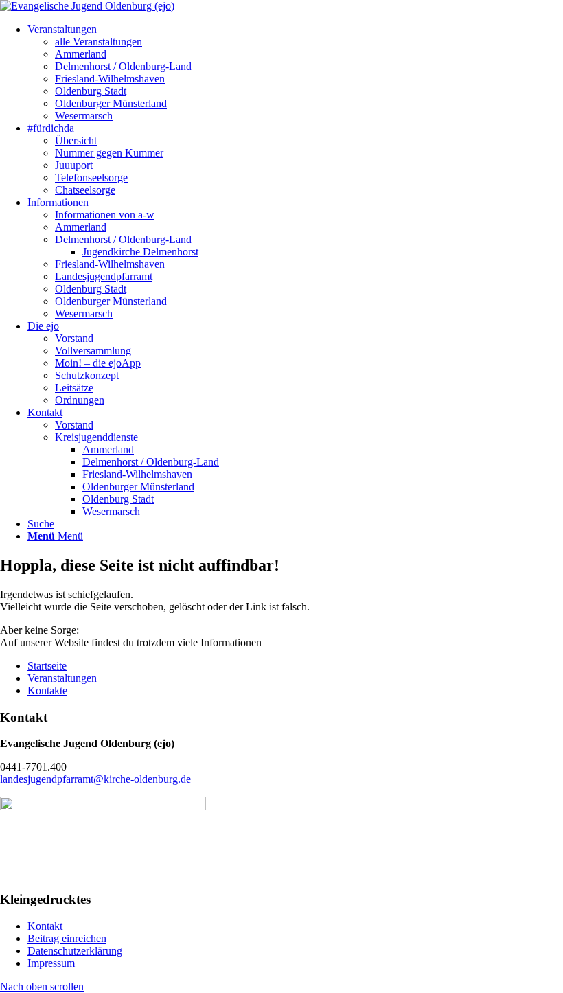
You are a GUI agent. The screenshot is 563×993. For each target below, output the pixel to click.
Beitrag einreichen (66, 938)
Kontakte (47, 690)
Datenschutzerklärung (74, 951)
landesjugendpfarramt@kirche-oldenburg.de (95, 779)
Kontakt (44, 926)
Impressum (51, 963)
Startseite (47, 666)
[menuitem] (62, 29)
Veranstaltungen (62, 678)
